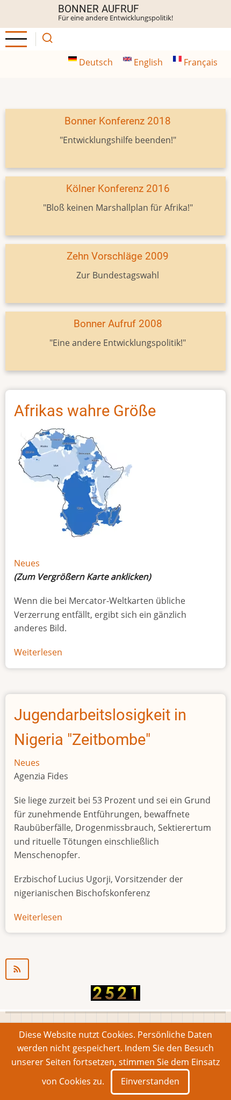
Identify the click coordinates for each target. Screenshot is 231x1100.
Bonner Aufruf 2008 (118, 324)
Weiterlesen (38, 652)
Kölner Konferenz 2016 (118, 188)
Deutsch (96, 62)
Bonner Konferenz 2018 (117, 121)
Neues (27, 563)
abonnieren (115, 969)
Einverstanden (150, 1081)
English (148, 62)
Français (200, 62)
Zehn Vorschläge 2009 (118, 256)
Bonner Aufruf (98, 9)
